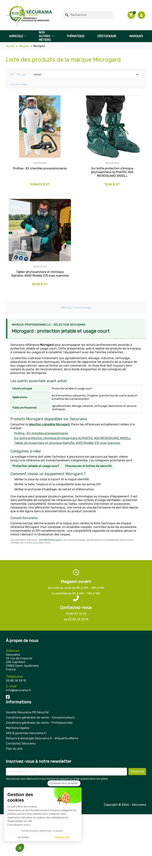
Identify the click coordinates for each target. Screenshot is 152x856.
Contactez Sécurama (21, 743)
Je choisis (23, 837)
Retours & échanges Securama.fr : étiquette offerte (42, 738)
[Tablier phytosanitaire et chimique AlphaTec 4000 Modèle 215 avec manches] (40, 230)
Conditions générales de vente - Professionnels (39, 722)
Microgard (40, 163)
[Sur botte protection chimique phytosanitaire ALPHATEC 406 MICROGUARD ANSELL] (112, 126)
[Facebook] (8, 696)
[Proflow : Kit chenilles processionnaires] (40, 126)
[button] (142, 15)
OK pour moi (62, 837)
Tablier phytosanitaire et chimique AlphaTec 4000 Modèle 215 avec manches (67, 443)
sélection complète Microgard (49, 424)
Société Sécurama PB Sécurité (27, 712)
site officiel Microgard (50, 540)
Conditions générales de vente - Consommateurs (40, 717)
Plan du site (14, 748)
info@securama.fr (18, 690)
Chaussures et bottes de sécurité (88, 466)
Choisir (87, 74)
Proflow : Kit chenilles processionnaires (41, 433)
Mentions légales (17, 728)
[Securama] (29, 15)
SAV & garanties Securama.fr (26, 733)
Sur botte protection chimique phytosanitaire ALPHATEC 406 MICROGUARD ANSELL (72, 438)
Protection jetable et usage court (36, 466)
